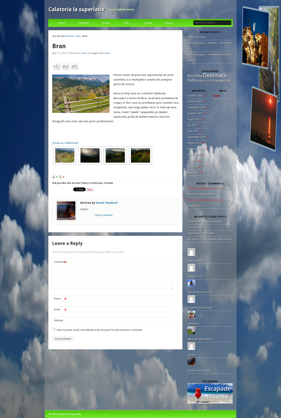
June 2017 (193, 131)
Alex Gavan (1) (195, 260)
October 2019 (195, 101)
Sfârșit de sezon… (198, 37)
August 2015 (194, 143)
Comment (60, 262)
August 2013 (194, 154)
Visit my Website (104, 215)
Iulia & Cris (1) (195, 276)
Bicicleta (195, 76)
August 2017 (194, 119)
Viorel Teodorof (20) (199, 370)
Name (60, 299)
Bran (107, 53)
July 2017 (192, 125)
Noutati (106, 22)
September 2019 (197, 107)
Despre (169, 22)
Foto (126, 22)
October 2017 (195, 113)
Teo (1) (191, 354)
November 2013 (196, 148)
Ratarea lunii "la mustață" (201, 233)
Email (60, 310)
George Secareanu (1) (199, 292)
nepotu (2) (193, 323)
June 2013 (193, 166)
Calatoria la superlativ (76, 9)
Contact (148, 22)
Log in (216, 95)
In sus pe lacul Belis (198, 227)
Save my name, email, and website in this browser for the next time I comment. (99, 329)
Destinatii (84, 22)
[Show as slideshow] (65, 143)
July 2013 (192, 160)
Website (58, 320)
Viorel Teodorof (107, 203)
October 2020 (195, 95)
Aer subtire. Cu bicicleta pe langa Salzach (210, 239)
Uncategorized (220, 80)
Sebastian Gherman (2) (200, 339)
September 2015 (197, 137)
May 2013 (193, 172)
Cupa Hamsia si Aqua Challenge (205, 221)
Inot (199, 80)
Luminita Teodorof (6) (199, 307)
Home (61, 22)
